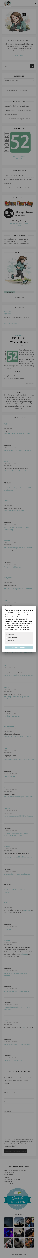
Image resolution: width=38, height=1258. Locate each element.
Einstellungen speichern (19, 647)
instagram (10, 640)
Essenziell (10, 634)
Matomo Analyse (12, 637)
